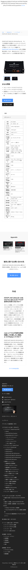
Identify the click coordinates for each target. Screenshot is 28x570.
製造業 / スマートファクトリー (12, 469)
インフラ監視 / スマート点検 (12, 473)
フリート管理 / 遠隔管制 (11, 481)
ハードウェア (17, 32)
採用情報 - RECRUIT (6, 547)
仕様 (5, 113)
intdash (7, 431)
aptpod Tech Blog (5, 404)
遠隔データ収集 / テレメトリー (12, 479)
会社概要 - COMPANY (6, 534)
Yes (22, 5)
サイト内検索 (7, 393)
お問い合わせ (8, 100)
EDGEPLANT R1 (9, 451)
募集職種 (6, 553)
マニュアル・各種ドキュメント (11, 491)
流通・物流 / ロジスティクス (12, 471)
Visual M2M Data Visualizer (11, 433)
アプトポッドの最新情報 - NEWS (9, 423)
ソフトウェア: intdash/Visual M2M (11, 429)
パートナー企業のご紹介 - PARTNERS (10, 522)
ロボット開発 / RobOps (11, 483)
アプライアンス (10, 439)
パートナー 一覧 (7, 528)
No (24, 5)
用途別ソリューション (9, 475)
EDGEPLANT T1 (9, 449)
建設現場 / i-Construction (11, 467)
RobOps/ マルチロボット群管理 (12, 507)
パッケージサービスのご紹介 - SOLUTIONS (11, 495)
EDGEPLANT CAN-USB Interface (10, 49)
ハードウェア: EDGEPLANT (10, 447)
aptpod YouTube (7, 402)
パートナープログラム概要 (10, 524)
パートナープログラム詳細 (10, 526)
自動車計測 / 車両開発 (10, 463)
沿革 (5, 544)
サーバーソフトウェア (11, 437)
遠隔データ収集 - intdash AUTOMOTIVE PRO (14, 501)
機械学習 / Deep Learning (11, 487)
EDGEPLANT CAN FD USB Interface (13, 457)
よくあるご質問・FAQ (9, 489)
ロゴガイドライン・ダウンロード (9, 416)
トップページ (5, 420)
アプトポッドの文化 (8, 549)
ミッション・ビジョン (9, 536)
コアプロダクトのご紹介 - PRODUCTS (10, 427)
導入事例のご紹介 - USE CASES (9, 519)
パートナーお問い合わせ (9, 530)
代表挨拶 (6, 540)
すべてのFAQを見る (14, 368)
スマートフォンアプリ (11, 441)
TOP (3, 32)
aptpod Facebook (7, 397)
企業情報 (6, 538)
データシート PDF (8, 104)
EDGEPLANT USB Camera (11, 459)
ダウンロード (7, 117)
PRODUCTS (9, 32)
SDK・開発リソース (11, 443)
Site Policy (11, 563)
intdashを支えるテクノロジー (12, 435)
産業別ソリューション (9, 461)
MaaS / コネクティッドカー (12, 465)
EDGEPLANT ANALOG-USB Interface (14, 455)
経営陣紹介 (6, 542)
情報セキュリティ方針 (18, 563)
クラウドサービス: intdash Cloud (11, 445)
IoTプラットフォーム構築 (11, 477)
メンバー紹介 (7, 551)
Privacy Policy (5, 563)
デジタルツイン (9, 485)
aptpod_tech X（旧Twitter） (10, 399)
